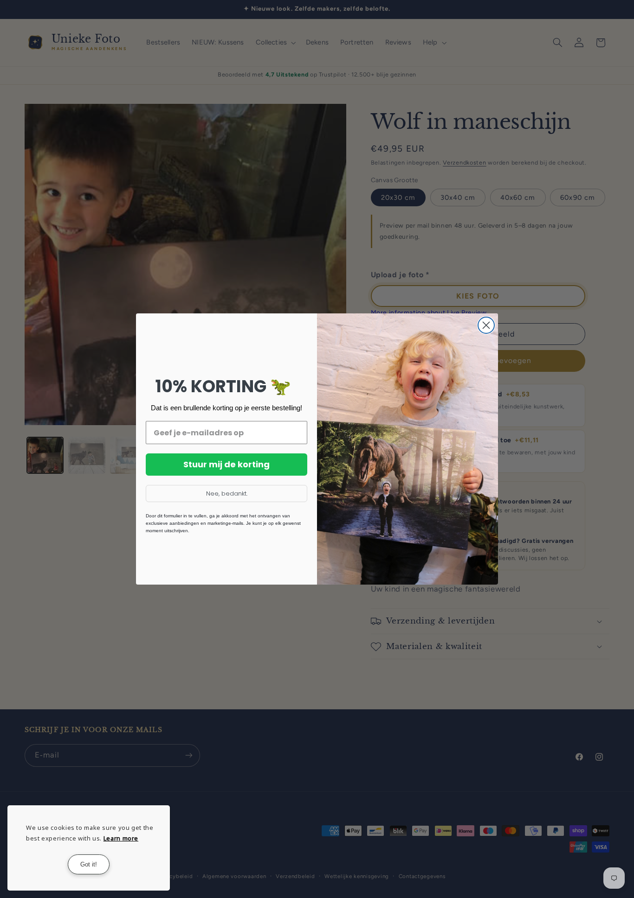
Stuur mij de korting (226, 464)
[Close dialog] (486, 325)
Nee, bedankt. (226, 493)
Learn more (121, 838)
